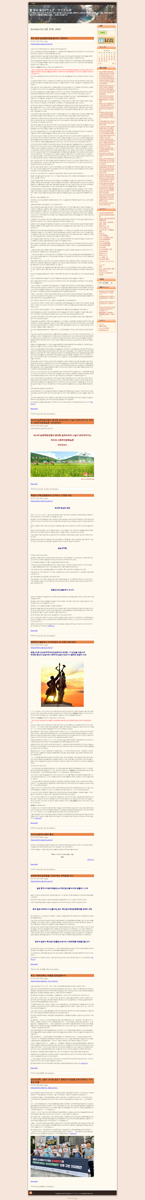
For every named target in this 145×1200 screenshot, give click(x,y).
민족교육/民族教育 (104, 239)
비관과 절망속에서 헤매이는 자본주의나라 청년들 (107, 184)
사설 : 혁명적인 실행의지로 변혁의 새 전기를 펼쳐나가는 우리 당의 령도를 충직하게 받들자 (106, 189)
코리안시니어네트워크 (106, 272)
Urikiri (111, 292)
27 (114, 59)
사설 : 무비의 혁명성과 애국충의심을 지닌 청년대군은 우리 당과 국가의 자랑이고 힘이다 (107, 161)
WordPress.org (103, 330)
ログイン (102, 324)
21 (99, 59)
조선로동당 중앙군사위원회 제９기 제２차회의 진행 (106, 108)
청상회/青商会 (103, 251)
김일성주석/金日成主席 (106, 212)
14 (99, 58)
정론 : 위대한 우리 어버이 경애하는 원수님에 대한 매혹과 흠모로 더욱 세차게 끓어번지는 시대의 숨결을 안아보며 (106, 197)
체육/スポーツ (103, 253)
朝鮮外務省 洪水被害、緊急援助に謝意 (106, 313)
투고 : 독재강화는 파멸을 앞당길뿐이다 (48, 975)
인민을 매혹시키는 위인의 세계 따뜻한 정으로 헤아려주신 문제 (107, 122)
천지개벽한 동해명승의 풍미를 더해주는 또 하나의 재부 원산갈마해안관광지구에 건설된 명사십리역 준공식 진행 (107, 169)
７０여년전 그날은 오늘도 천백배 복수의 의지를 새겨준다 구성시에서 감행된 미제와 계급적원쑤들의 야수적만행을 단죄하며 (107, 130)
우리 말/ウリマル (104, 241)
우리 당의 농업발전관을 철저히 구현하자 (49, 38)
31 (106, 61)
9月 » (113, 63)
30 (104, 61)
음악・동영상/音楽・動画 (106, 268)
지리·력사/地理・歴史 (105, 249)
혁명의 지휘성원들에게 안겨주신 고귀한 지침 (51, 495)
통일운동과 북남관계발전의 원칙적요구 (106, 291)
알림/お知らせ (103, 270)
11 (109, 56)
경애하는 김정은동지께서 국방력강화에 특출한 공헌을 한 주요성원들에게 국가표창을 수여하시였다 (107, 115)
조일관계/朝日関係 (104, 245)
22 (102, 59)
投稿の (102, 326)
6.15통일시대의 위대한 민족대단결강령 (107, 297)
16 (104, 58)
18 (109, 58)
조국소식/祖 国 (40, 413)
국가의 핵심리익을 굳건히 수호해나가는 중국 (107, 136)
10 (106, 56)
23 (104, 59)
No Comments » (50, 413)
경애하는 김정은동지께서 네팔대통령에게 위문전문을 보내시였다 (107, 149)
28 (99, 61)
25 (109, 59)
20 (114, 58)
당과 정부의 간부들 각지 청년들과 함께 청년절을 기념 (106, 154)
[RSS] (30, 1192)
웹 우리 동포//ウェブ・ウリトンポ (50, 10)
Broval (75, 1198)
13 (114, 56)
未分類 (101, 274)
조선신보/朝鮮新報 (104, 243)
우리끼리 (102, 310)
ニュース (102, 265)
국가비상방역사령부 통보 (42, 834)
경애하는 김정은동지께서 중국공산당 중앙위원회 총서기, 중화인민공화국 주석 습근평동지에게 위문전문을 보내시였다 (107, 142)
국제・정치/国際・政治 (42, 969)
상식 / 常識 (102, 247)
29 (102, 61)
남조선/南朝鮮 (40, 1073)
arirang (46, 41)
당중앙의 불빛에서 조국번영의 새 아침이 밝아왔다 (53, 642)
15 (102, 58)
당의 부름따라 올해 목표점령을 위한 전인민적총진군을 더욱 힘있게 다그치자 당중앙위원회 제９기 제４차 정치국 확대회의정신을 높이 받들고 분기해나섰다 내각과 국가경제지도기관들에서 (107, 77)
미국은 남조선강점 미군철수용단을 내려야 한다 (107, 308)
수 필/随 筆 (103, 257)
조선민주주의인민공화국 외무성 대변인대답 (106, 203)
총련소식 (102, 233)
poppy (113, 314)
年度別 (100, 282)
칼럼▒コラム (103, 255)
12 (111, 56)
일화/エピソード (104, 226)
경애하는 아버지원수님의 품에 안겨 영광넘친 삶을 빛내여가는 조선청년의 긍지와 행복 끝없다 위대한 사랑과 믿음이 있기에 (107, 178)
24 (106, 59)
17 (106, 58)
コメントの (104, 328)
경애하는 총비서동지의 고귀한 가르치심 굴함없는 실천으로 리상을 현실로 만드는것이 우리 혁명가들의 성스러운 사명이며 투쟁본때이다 (107, 90)
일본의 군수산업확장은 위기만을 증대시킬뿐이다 (107, 104)
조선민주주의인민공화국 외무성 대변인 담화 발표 (106, 96)
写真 (47, 489)
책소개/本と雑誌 (104, 259)
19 (111, 58)
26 (111, 59)
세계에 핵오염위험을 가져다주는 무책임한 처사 (52, 876)
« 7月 (99, 63)
